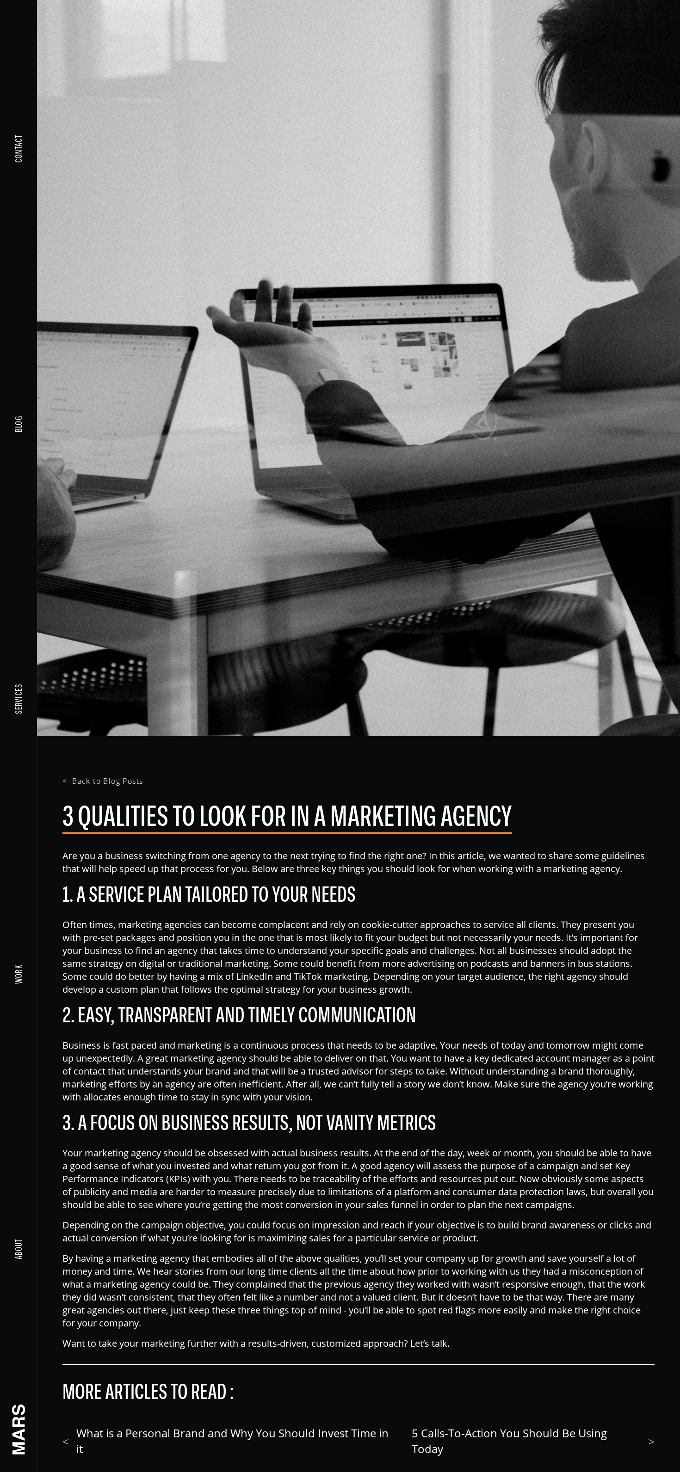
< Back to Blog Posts (102, 781)
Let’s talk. (430, 1343)
